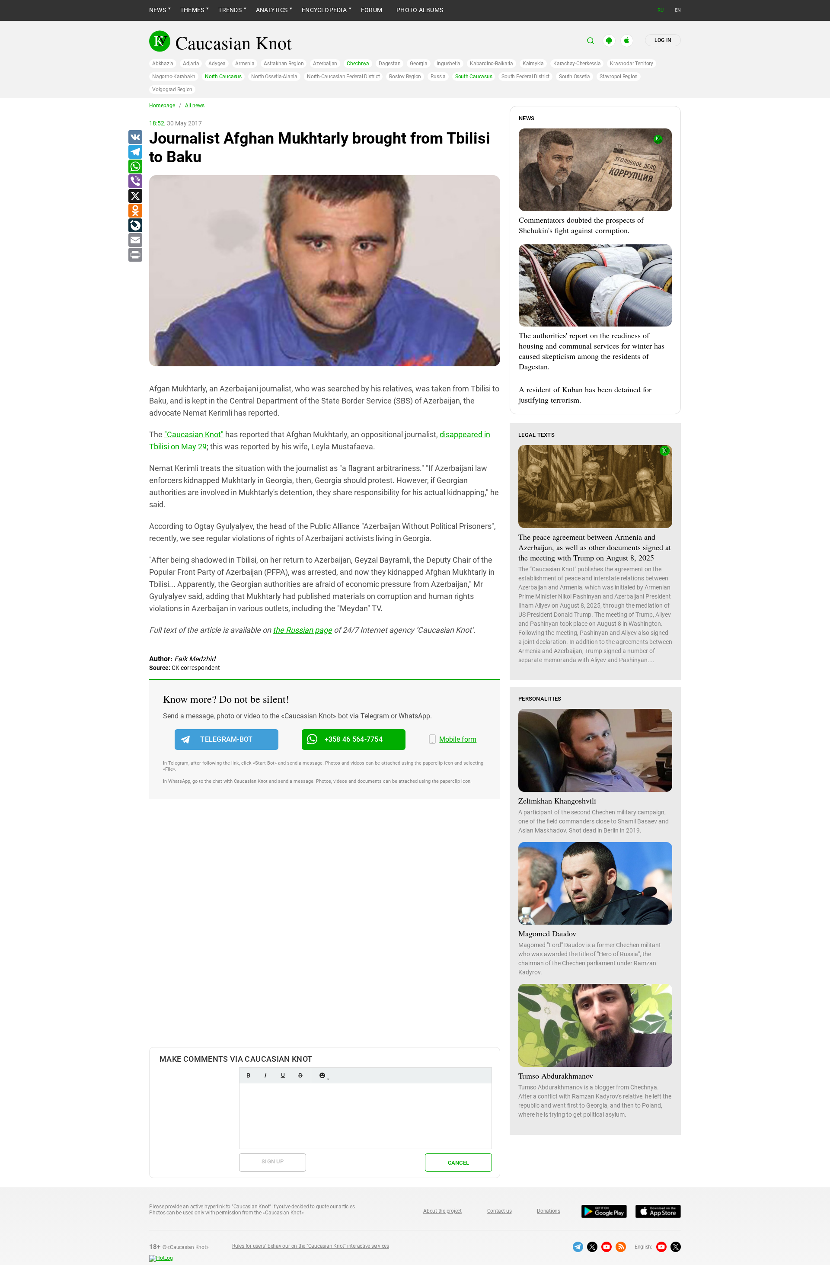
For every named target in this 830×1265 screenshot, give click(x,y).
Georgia (418, 64)
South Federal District (525, 77)
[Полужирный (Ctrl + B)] (248, 1075)
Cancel (458, 1162)
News (157, 9)
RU (661, 10)
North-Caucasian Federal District (343, 77)
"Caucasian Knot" (193, 434)
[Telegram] (135, 152)
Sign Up (273, 1161)
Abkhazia (162, 64)
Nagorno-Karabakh (173, 77)
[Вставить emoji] (322, 1075)
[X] (135, 196)
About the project (442, 1211)
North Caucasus (223, 77)
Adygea (217, 64)
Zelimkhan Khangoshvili (557, 800)
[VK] (135, 137)
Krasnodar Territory (631, 64)
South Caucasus (473, 77)
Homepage (162, 105)
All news (194, 105)
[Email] (135, 240)
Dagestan (389, 64)
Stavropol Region (619, 77)
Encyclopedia (324, 9)
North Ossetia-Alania (274, 77)
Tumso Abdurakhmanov (555, 1075)
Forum (371, 9)
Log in (662, 40)
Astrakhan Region (283, 64)
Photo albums (419, 9)
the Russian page (302, 629)
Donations (548, 1211)
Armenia (244, 64)
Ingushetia (449, 64)
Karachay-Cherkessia (576, 64)
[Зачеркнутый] (300, 1075)
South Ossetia (574, 77)
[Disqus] (324, 932)
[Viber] (135, 181)
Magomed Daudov (547, 933)
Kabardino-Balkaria (491, 64)
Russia (438, 77)
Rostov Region (405, 77)
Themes (192, 9)
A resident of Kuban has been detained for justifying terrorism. (585, 394)
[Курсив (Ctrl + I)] (265, 1075)
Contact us (499, 1211)
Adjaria (191, 64)
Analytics (271, 9)
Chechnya (358, 64)
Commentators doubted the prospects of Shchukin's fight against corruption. (581, 225)
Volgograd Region (172, 89)
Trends (229, 9)
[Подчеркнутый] (282, 1075)
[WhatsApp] (135, 167)
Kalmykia (533, 64)
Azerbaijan (325, 64)
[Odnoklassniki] (135, 211)
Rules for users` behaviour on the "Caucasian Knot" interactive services (310, 1246)
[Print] (135, 255)
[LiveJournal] (135, 225)
